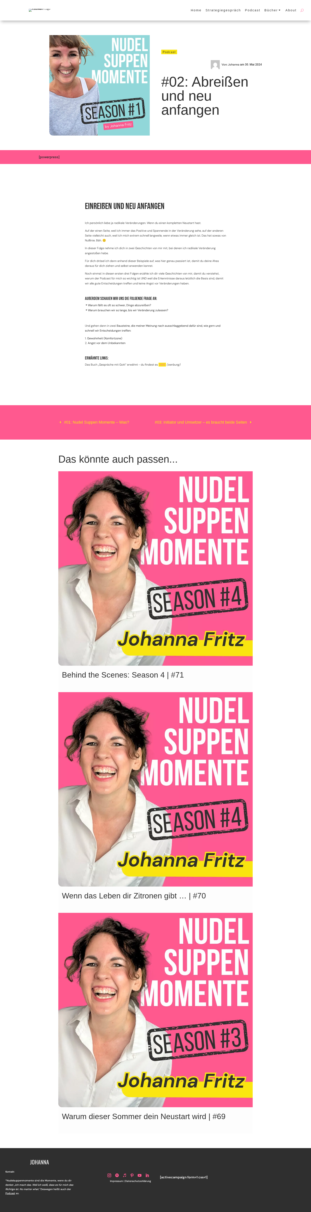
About (291, 10)
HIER (162, 364)
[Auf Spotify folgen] (117, 1175)
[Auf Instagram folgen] (109, 1175)
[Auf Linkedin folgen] (147, 1175)
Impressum (116, 1181)
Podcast (252, 10)
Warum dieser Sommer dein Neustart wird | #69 (144, 1116)
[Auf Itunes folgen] (124, 1175)
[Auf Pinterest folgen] (132, 1175)
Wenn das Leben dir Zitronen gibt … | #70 (134, 895)
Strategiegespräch (223, 10)
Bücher (271, 10)
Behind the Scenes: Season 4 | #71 (123, 675)
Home (196, 10)
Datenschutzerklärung (138, 1181)
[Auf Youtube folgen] (139, 1175)
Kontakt (9, 1171)
